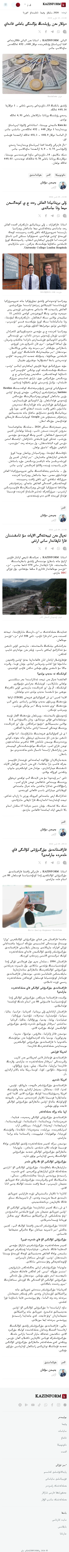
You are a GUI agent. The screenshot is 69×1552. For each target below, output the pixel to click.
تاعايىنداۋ (34, 13)
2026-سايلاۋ (53, 13)
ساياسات (62, 1431)
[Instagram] (65, 32)
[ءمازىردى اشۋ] (5, 4)
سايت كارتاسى (59, 1520)
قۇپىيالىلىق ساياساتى (56, 1479)
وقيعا (42, 13)
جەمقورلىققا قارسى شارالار (54, 1493)
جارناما (63, 1534)
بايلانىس (62, 1527)
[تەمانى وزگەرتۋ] (16, 4)
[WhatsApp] (58, 32)
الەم (48, 175)
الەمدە (64, 1452)
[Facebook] (46, 32)
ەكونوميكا (60, 175)
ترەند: (64, 13)
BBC (64, 573)
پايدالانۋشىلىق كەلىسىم (55, 1472)
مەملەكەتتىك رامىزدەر (56, 1486)
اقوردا (25, 13)
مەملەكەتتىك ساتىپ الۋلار (54, 1500)
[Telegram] (52, 32)
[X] (40, 32)
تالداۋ (64, 1438)
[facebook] (52, 1404)
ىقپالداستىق (36, 175)
